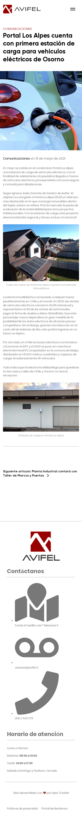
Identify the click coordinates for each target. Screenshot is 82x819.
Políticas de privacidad (22, 808)
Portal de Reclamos (55, 808)
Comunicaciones (17, 29)
